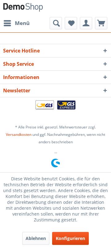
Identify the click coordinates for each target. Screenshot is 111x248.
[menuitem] (16, 23)
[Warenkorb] (101, 23)
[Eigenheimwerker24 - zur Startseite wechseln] (23, 8)
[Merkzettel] (71, 23)
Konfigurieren (70, 238)
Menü (22, 23)
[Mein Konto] (86, 23)
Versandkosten (18, 134)
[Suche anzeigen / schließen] (56, 23)
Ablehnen (36, 238)
